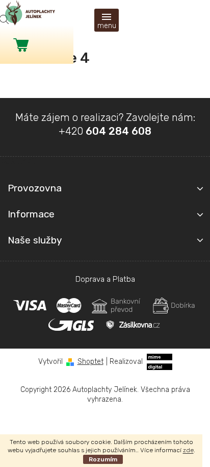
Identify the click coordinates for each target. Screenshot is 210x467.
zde (188, 450)
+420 (105, 131)
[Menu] (106, 20)
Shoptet (90, 361)
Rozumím (103, 459)
